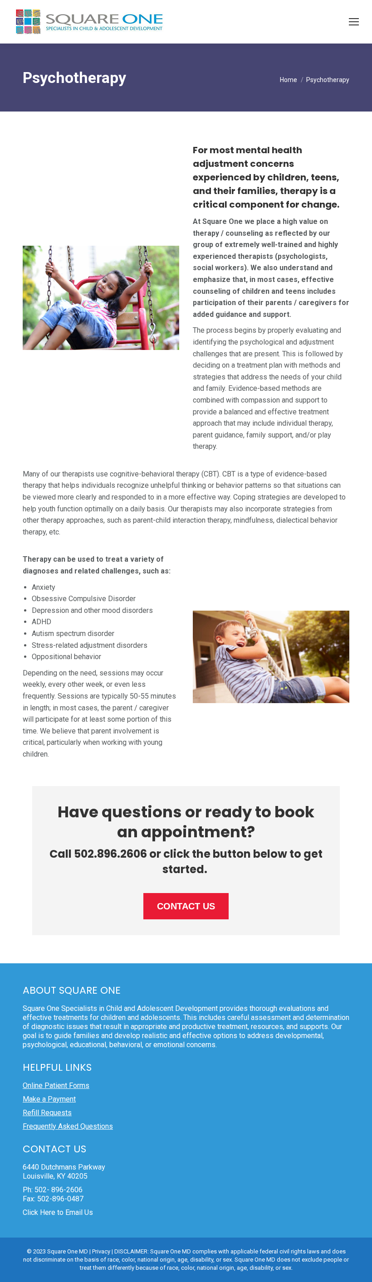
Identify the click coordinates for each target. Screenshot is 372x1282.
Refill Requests (47, 1112)
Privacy (101, 1251)
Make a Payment (49, 1099)
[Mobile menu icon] (354, 22)
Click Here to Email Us (58, 1212)
